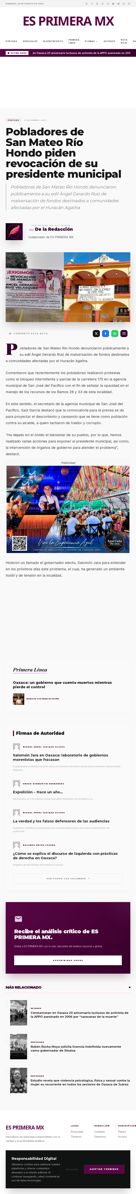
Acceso (122, 1136)
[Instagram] (97, 3)
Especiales (30, 41)
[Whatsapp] (124, 3)
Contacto (99, 1131)
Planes (122, 1131)
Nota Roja (124, 41)
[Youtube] (113, 3)
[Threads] (102, 3)
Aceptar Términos (104, 1169)
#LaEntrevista (53, 41)
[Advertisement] (68, 83)
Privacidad (72, 1169)
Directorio (100, 1136)
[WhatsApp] (114, 333)
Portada (11, 41)
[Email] (129, 3)
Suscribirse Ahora (68, 960)
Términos (76, 1136)
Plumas (91, 41)
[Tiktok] (108, 3)
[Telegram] (118, 3)
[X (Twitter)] (96, 333)
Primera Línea (74, 41)
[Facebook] (92, 3)
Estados (109, 41)
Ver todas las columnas (68, 878)
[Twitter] (86, 3)
